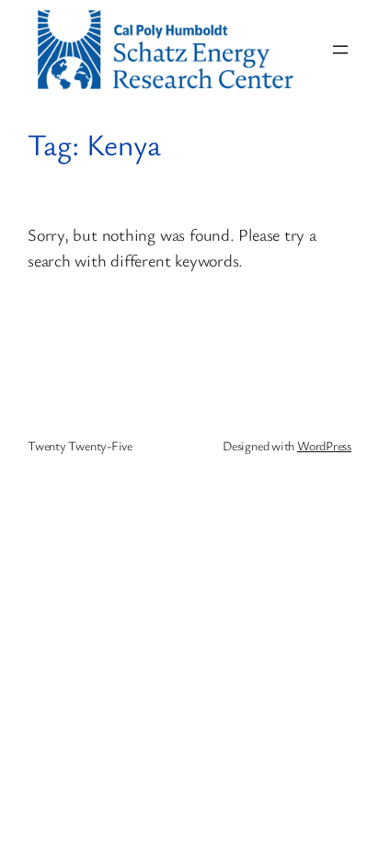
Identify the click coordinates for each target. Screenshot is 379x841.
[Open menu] (340, 50)
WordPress (324, 445)
